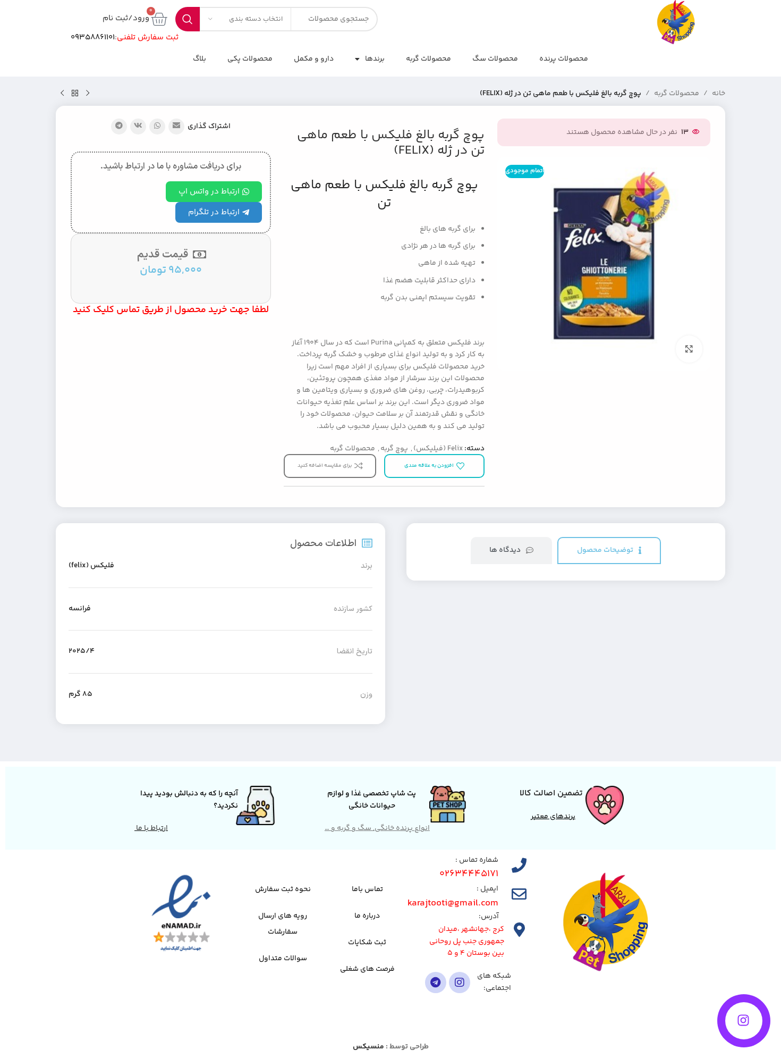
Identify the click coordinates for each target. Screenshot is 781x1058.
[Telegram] (435, 982)
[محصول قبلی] (87, 93)
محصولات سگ (495, 59)
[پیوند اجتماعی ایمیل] (176, 127)
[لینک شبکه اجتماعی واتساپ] (157, 127)
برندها (375, 59)
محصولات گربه (428, 59)
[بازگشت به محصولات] (75, 93)
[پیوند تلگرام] (119, 127)
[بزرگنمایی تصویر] (689, 348)
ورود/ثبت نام (126, 18)
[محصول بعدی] (62, 93)
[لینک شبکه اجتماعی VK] (138, 127)
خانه (718, 93)
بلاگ (199, 59)
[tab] (609, 550)
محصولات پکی (250, 59)
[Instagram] (459, 982)
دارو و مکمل (314, 59)
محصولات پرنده (563, 59)
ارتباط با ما (151, 828)
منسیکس (368, 1047)
